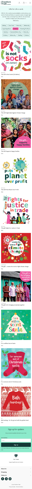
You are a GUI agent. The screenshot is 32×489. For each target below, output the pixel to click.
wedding (20, 35)
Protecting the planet (25, 28)
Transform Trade (17, 484)
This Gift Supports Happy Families (10, 151)
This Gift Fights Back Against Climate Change (13, 113)
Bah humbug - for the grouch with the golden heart (15, 420)
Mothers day (27, 25)
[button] (25, 3)
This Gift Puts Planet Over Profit (10, 189)
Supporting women (6, 28)
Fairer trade (11, 25)
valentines (5, 32)
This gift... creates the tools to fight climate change (15, 266)
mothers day (13, 35)
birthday (4, 25)
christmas (5, 35)
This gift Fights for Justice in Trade (10, 228)
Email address (4, 437)
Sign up (16, 445)
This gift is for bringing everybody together (13, 305)
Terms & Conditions (19, 486)
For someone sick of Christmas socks (11, 382)
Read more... (16, 20)
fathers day (26, 32)
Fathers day (19, 25)
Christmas (15, 28)
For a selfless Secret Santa (8, 343)
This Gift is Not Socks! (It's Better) (10, 74)
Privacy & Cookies (12, 486)
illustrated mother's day (15, 32)
